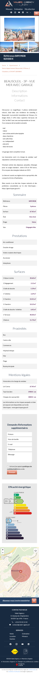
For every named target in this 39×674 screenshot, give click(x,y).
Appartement (13, 65)
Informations (19, 95)
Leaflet (36, 596)
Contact (19, 100)
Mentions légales (27, 658)
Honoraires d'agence (9, 661)
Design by (21, 664)
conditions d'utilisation (14, 671)
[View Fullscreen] (2, 557)
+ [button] (2, 549)
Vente (4, 65)
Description (19, 91)
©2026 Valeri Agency (13, 658)
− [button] (2, 552)
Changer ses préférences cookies (28, 661)
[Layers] (35, 550)
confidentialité (32, 669)
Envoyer (12, 472)
